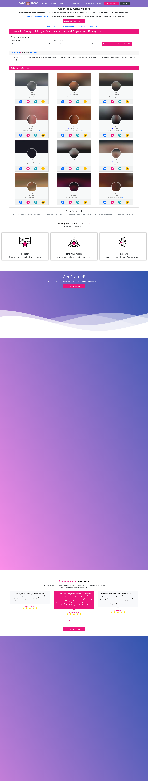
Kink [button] (61, 3)
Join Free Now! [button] (111, 3)
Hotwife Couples (19, 214)
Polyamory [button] (76, 3)
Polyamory (41, 214)
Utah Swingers (54, 26)
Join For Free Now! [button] (74, 286)
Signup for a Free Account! (74, 21)
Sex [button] (68, 3)
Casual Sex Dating (61, 214)
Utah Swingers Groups (92, 26)
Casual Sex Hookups (104, 214)
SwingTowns (33, 52)
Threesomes (31, 214)
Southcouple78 (15, 52)
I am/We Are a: (16, 40)
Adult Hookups (118, 214)
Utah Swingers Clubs (72, 26)
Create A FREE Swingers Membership (38, 16)
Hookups (50, 214)
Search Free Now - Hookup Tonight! (116, 44)
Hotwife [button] (53, 3)
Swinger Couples (75, 214)
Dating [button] (98, 3)
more (37, 97)
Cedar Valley (130, 214)
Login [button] (125, 3)
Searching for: (59, 40)
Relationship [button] (88, 3)
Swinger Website (89, 214)
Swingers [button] (44, 3)
